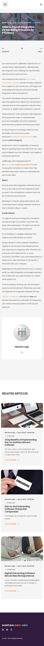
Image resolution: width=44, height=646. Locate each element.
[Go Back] (22, 48)
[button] (3, 643)
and (21, 137)
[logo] (15, 624)
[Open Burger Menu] (41, 4)
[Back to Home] (5, 4)
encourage (19, 164)
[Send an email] (22, 352)
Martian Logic (7, 23)
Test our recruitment (10, 296)
